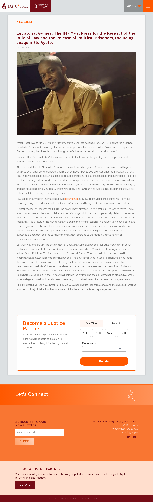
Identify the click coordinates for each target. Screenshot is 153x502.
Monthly (116, 323)
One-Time (91, 323)
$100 (98, 333)
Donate (104, 361)
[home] (25, 6)
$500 (123, 333)
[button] (148, 6)
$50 (85, 333)
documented (71, 198)
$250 (110, 333)
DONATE (131, 5)
